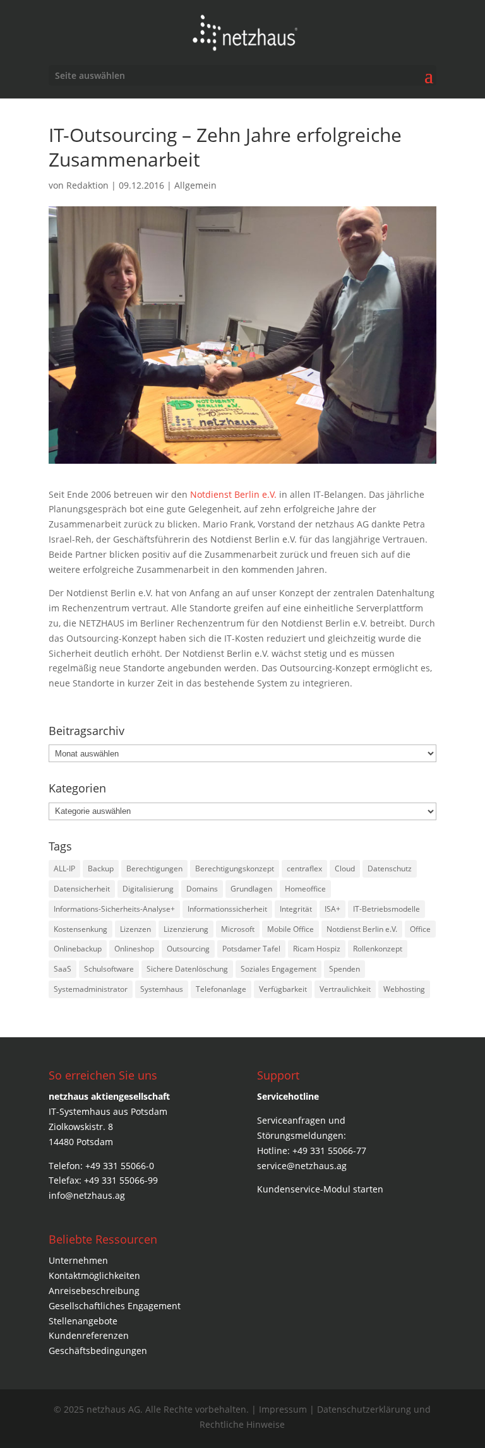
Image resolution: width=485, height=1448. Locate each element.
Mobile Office (290, 929)
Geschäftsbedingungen (98, 1351)
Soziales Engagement (278, 968)
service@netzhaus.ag (302, 1166)
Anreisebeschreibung (94, 1291)
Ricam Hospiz (316, 948)
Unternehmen (78, 1260)
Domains (202, 888)
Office (420, 929)
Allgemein (195, 185)
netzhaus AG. (115, 1409)
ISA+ (332, 909)
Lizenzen (135, 929)
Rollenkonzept (377, 948)
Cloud (345, 868)
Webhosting (404, 989)
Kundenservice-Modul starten (320, 1189)
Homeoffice (305, 888)
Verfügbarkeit (283, 989)
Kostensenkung (80, 929)
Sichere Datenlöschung (187, 968)
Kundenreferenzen (89, 1335)
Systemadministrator (91, 989)
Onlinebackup (78, 948)
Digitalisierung (148, 888)
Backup (101, 868)
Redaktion (87, 185)
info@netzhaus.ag (87, 1195)
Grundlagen (251, 888)
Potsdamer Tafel (251, 948)
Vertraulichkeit (345, 989)
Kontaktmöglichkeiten (94, 1275)
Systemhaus (161, 989)
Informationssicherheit (227, 909)
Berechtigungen (154, 868)
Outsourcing (188, 948)
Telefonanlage (221, 989)
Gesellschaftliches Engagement (115, 1306)
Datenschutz (390, 868)
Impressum (284, 1409)
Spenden (344, 968)
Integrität (296, 909)
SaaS (62, 968)
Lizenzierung (186, 929)
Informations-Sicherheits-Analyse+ (114, 909)
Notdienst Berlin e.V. (233, 494)
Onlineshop (134, 948)
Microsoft (237, 929)
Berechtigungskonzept (234, 868)
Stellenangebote (83, 1321)
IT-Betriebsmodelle (386, 909)
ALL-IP (64, 868)
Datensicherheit (82, 888)
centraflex (304, 868)
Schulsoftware (109, 968)
